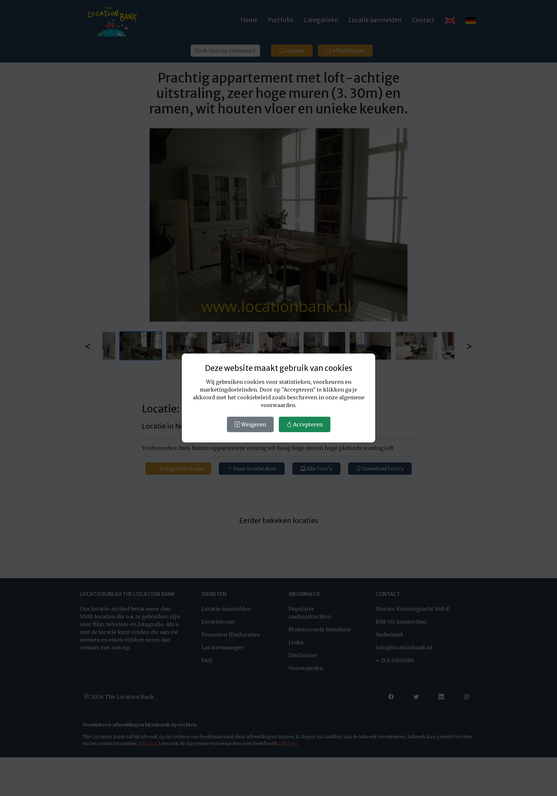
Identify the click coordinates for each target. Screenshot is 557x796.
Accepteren (307, 424)
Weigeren (253, 424)
